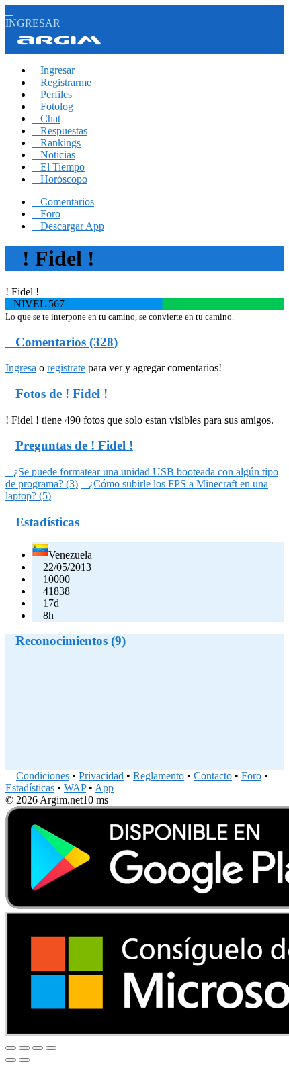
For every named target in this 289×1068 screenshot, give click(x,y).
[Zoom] (51, 1048)
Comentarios (63, 201)
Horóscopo (59, 179)
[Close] (10, 1048)
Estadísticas (29, 787)
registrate (66, 367)
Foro (46, 214)
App (104, 787)
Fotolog (52, 106)
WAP (75, 787)
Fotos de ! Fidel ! (61, 394)
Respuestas (59, 130)
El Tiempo (58, 167)
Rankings (56, 142)
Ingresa (20, 367)
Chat (46, 118)
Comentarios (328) (61, 342)
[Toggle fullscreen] (37, 1048)
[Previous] (10, 1060)
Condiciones (42, 775)
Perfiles (52, 94)
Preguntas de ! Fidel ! (74, 445)
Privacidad (101, 775)
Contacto (213, 775)
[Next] (24, 1060)
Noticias (53, 154)
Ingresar (53, 70)
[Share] (24, 1048)
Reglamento (158, 775)
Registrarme (61, 82)
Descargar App (68, 226)
